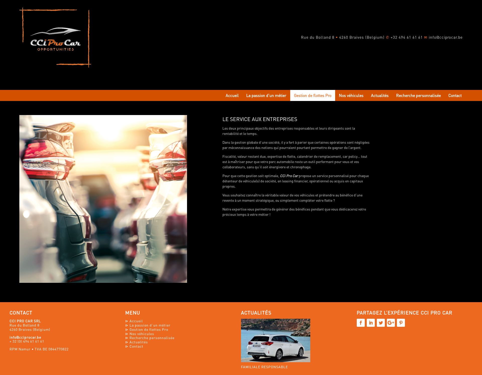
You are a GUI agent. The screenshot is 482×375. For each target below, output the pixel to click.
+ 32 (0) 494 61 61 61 (27, 341)
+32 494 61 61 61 (407, 37)
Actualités (380, 95)
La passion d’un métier (266, 95)
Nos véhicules (351, 95)
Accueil (232, 95)
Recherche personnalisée (418, 95)
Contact (455, 95)
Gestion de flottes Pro (312, 95)
